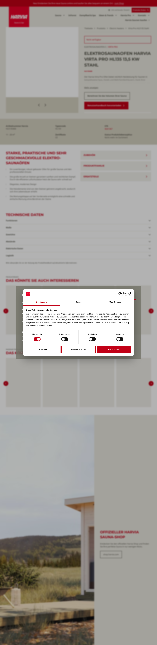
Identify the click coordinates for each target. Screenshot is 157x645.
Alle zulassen (113, 349)
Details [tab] (79, 302)
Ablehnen (43, 349)
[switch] (64, 339)
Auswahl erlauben (78, 349)
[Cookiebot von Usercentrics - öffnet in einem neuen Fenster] (120, 294)
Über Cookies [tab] (115, 302)
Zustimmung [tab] (41, 302)
